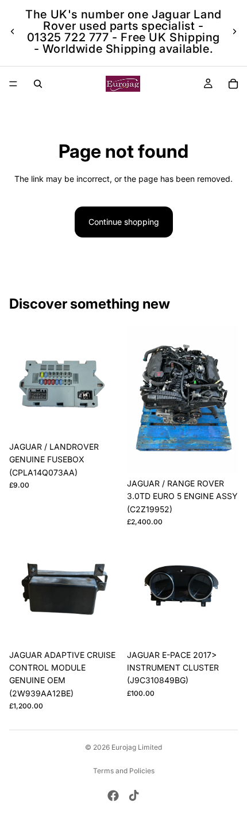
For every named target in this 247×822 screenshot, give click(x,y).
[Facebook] (113, 795)
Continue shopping (123, 222)
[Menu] (13, 84)
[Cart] (233, 83)
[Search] (38, 83)
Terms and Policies (124, 770)
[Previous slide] (12, 31)
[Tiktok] (134, 795)
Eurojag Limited (136, 747)
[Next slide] (234, 31)
